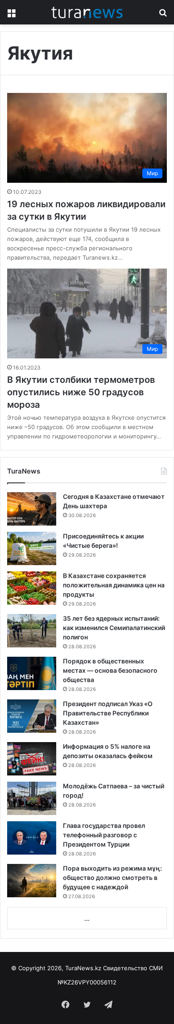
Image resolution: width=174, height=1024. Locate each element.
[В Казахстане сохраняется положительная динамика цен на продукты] (31, 588)
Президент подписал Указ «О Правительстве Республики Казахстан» (108, 713)
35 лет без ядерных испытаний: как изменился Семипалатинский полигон (114, 627)
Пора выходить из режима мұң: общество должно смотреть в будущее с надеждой (112, 877)
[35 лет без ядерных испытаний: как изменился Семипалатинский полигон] (31, 630)
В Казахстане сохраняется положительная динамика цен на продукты (114, 585)
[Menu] (11, 15)
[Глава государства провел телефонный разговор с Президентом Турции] (31, 838)
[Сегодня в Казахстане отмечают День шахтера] (31, 509)
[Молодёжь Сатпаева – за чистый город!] (31, 798)
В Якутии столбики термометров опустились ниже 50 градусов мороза (81, 392)
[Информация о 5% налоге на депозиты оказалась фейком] (31, 758)
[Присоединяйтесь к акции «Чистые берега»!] (31, 548)
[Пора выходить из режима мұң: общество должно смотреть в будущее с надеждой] (31, 880)
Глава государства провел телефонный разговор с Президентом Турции (104, 835)
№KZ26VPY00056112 (87, 982)
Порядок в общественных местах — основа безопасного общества (110, 670)
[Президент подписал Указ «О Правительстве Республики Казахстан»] (31, 716)
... (87, 918)
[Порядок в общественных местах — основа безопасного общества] (31, 673)
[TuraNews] (87, 12)
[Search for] (162, 15)
